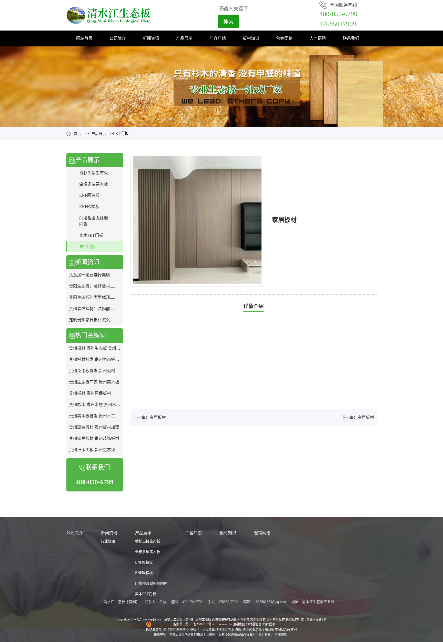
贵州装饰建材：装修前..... (92, 309)
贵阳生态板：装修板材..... (92, 286)
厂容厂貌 (217, 38)
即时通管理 (253, 624)
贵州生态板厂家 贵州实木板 (94, 382)
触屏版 (257, 629)
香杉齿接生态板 (93, 173)
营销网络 (284, 38)
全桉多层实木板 (93, 184)
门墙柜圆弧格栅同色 (151, 583)
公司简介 (117, 38)
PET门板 (87, 246)
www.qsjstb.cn (152, 619)
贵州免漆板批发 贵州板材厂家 (96, 371)
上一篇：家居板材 (149, 417)
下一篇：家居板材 (357, 417)
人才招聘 (317, 38)
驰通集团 (239, 624)
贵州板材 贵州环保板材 (90, 393)
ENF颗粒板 (89, 195)
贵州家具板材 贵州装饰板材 (94, 438)
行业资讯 (108, 541)
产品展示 (184, 38)
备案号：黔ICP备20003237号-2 (194, 624)
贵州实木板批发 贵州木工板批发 (98, 416)
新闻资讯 (151, 38)
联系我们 (351, 38)
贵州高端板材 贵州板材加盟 (94, 427)
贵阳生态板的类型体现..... (92, 297)
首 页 (78, 134)
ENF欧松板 (89, 206)
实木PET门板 (91, 235)
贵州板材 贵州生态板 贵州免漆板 (98, 348)
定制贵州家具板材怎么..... (92, 320)
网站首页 (84, 38)
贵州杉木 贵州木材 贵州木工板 (96, 404)
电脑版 (269, 629)
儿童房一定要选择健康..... (92, 275)
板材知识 (251, 38)
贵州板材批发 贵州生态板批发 (96, 359)
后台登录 (269, 624)
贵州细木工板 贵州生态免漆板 (96, 450)
